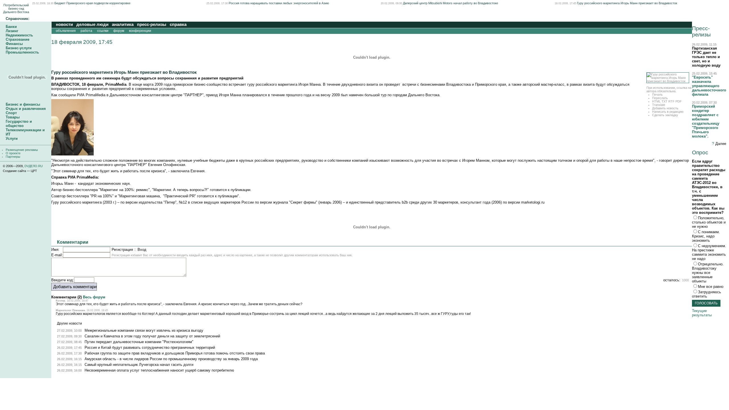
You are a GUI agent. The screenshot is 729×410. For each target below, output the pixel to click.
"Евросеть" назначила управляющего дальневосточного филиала (709, 86)
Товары (13, 117)
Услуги (12, 138)
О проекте (13, 153)
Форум (118, 31)
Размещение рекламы (22, 149)
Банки (11, 26)
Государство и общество (19, 123)
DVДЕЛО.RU (33, 166)
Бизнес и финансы (23, 104)
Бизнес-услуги (19, 48)
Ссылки (102, 31)
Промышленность (22, 52)
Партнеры (13, 156)
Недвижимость (19, 35)
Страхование (17, 39)
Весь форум (94, 297)
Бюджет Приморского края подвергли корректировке (92, 3)
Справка (178, 24)
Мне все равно (710, 286)
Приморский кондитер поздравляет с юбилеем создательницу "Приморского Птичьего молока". (705, 121)
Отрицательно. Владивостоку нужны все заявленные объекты (708, 272)
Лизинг (12, 31)
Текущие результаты (702, 313)
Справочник (17, 19)
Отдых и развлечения (26, 108)
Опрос (700, 152)
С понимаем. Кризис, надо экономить (706, 236)
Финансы (14, 44)
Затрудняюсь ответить (706, 294)
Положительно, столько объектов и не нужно (709, 222)
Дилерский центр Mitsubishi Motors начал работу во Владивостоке (450, 3)
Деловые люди (92, 24)
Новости (64, 24)
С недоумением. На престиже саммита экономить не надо (709, 252)
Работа (86, 31)
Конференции (141, 31)
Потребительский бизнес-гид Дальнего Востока (16, 8)
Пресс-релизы (151, 24)
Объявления (66, 31)
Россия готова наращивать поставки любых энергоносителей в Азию (279, 3)
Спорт (11, 113)
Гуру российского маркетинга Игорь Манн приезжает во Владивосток (627, 3)
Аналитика (123, 24)
